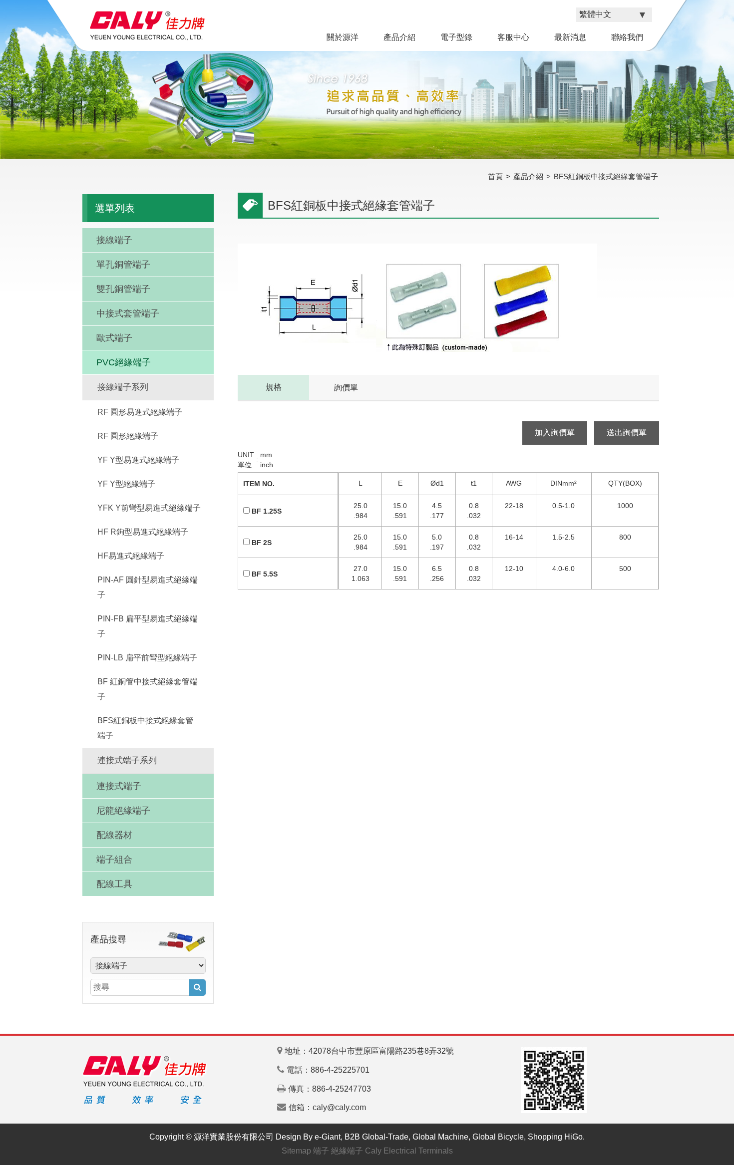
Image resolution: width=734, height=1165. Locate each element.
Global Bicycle (498, 1137)
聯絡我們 (627, 37)
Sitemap (296, 1151)
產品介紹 (399, 37)
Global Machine (440, 1137)
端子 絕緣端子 (338, 1151)
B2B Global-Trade (376, 1137)
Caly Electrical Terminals (409, 1151)
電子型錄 (456, 37)
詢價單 (346, 387)
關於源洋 (343, 37)
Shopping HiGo (555, 1137)
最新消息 (570, 37)
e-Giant (328, 1137)
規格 (274, 387)
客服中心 (513, 37)
